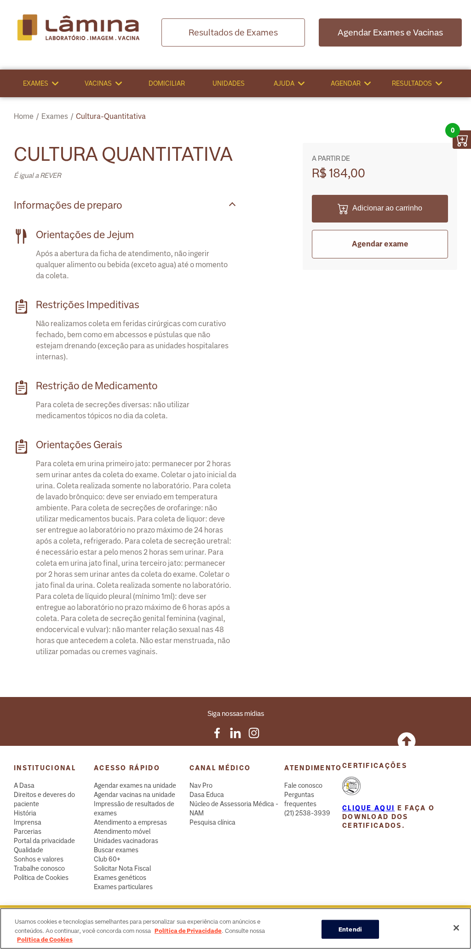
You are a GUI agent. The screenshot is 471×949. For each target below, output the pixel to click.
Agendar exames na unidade (135, 785)
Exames (35, 83)
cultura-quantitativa (111, 116)
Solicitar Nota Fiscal (122, 868)
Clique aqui (368, 808)
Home (24, 116)
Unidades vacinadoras (126, 840)
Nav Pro (201, 785)
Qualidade (28, 850)
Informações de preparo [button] (68, 205)
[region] (235, 928)
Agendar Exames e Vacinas (390, 32)
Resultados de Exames (233, 32)
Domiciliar (167, 83)
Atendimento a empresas (130, 822)
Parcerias (27, 831)
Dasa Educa (207, 794)
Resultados (412, 83)
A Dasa (24, 785)
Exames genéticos (120, 877)
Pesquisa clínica (213, 822)
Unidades (229, 83)
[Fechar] (456, 928)
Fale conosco (303, 785)
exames (54, 116)
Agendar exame (380, 244)
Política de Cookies (41, 877)
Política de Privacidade (188, 930)
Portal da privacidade (44, 840)
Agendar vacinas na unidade (134, 794)
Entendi (350, 929)
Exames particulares (123, 886)
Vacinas (98, 83)
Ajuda (284, 83)
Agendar (346, 83)
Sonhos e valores (38, 859)
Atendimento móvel (122, 831)
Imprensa (27, 822)
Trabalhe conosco (39, 868)
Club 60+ (107, 859)
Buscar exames (116, 850)
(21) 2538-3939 (307, 813)
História (25, 813)
